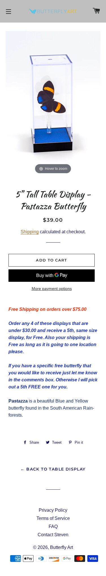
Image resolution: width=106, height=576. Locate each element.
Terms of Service (53, 518)
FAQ (53, 526)
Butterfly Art (61, 547)
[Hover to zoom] (53, 102)
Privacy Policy (53, 510)
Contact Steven (53, 534)
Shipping (30, 231)
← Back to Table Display (52, 469)
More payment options (52, 288)
